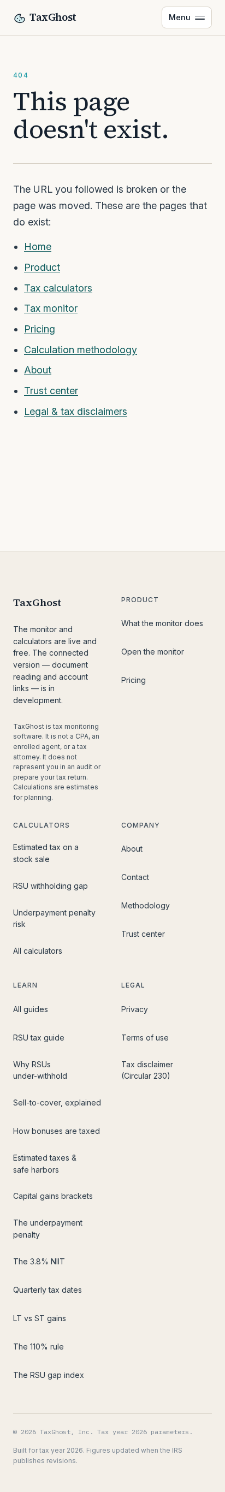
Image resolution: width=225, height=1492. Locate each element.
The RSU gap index (48, 1375)
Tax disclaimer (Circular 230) (147, 1070)
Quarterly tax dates (47, 1289)
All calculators (37, 950)
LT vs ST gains (39, 1318)
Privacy (134, 1009)
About (37, 370)
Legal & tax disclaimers (75, 411)
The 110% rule (38, 1346)
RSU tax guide (38, 1037)
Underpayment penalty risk (54, 918)
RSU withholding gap (50, 885)
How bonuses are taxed (56, 1131)
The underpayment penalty (47, 1228)
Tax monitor (51, 308)
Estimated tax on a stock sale (46, 853)
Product (42, 267)
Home (37, 246)
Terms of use (145, 1037)
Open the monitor (152, 651)
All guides (30, 1009)
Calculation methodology (80, 349)
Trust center (51, 390)
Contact (135, 877)
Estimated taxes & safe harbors (44, 1163)
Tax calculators (58, 288)
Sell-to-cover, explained (57, 1102)
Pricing (39, 329)
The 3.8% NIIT (39, 1261)
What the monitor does (162, 623)
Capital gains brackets (53, 1195)
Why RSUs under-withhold (40, 1070)
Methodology (145, 905)
